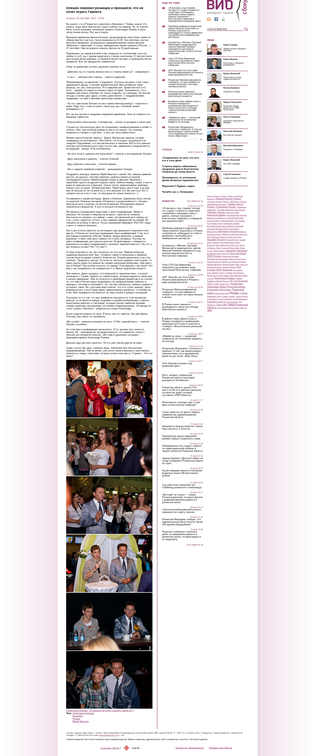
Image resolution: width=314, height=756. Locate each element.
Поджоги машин (222, 275)
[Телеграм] (223, 20)
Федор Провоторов (224, 308)
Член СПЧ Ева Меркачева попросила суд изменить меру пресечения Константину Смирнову (184, 62)
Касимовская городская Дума (218, 254)
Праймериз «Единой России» (218, 281)
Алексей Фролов (232, 215)
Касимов (242, 250)
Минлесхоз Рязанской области (234, 262)
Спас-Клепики (232, 302)
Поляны (239, 278)
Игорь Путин (234, 245)
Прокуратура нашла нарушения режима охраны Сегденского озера (181, 437)
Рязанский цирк (222, 293)
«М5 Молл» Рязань (238, 202)
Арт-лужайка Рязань (215, 223)
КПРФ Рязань (219, 251)
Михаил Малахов (214, 264)
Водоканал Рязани (228, 231)
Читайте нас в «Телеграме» (178, 191)
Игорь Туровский (222, 248)
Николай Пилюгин (229, 267)
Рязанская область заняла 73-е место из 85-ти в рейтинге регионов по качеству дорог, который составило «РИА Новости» (181, 391)
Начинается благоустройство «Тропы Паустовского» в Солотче (182, 427)
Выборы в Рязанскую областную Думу (226, 237)
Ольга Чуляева (225, 273)
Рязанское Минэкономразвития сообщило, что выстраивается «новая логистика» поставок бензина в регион (184, 83)
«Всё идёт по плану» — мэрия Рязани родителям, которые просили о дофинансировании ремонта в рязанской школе (182, 498)
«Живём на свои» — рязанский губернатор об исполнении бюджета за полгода (184, 119)
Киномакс (78, 716)
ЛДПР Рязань (214, 256)
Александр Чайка (232, 213)
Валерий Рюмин (214, 226)
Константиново (238, 253)
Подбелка (211, 275)
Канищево (231, 250)
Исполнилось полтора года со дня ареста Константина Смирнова (181, 403)
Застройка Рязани (227, 242)
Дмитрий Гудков (232, 240)
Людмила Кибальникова (217, 259)
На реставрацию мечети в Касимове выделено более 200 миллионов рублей (182, 473)
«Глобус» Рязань (226, 196)
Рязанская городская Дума (225, 285)
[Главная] (227, 21)
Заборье (216, 242)
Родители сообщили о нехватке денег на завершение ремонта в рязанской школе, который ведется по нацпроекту (181, 535)
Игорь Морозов (222, 245)
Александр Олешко (83, 713)
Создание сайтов (110, 748)
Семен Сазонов (228, 296)
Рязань (76, 718)
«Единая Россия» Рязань (228, 199)
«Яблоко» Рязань (216, 212)
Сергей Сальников (225, 299)
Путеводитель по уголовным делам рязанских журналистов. (180, 179)
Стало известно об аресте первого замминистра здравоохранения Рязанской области (181, 415)
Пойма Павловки (235, 275)
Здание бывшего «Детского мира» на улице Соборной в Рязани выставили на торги (182, 461)
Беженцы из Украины (231, 223)
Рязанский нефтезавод (219, 289)
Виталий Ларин (222, 229)
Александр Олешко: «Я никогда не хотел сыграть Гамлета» (100, 710)
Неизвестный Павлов (220, 747)
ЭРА (209, 310)
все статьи (194, 152)
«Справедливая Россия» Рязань (231, 210)
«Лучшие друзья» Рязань (218, 202)
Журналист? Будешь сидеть (178, 186)
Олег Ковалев (224, 269)
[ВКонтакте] (216, 20)
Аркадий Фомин (227, 221)
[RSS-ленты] (209, 20)
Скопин (211, 301)
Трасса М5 (221, 305)
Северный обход (214, 296)
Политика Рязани (224, 278)
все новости (193, 201)
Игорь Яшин (234, 248)
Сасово (243, 293)
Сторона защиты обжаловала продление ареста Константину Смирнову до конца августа (180, 169)
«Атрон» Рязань (213, 196)
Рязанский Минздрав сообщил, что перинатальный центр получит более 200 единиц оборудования (182, 522)
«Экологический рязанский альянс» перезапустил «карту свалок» (181, 510)
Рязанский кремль (236, 287)
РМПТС (210, 284)
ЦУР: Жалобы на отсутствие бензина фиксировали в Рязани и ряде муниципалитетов (185, 72)
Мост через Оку (242, 264)
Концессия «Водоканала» (190, 747)
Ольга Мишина (212, 273)
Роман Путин (225, 284)
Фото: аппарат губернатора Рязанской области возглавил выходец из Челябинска (178, 378)
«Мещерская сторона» (217, 204)
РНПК (216, 284)
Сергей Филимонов (240, 299)
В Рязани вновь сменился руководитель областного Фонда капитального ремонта (185, 94)
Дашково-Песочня (216, 239)
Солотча (220, 302)
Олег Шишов (238, 270)
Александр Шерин (216, 215)
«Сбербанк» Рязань (225, 207)
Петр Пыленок (238, 273)
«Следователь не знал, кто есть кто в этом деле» (180, 159)
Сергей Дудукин (241, 296)
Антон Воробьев (213, 221)
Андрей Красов (220, 218)
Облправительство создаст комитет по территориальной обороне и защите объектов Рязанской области (182, 448)
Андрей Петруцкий (235, 218)
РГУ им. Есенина (239, 281)
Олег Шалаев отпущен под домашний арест (177, 364)
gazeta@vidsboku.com (109, 735)
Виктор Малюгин (228, 226)
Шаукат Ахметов (239, 308)
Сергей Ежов (212, 299)
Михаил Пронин (229, 264)
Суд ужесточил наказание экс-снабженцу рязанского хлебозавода (182, 486)
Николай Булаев (214, 267)
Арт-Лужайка (240, 221)
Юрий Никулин (81, 721)
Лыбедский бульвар (230, 256)
